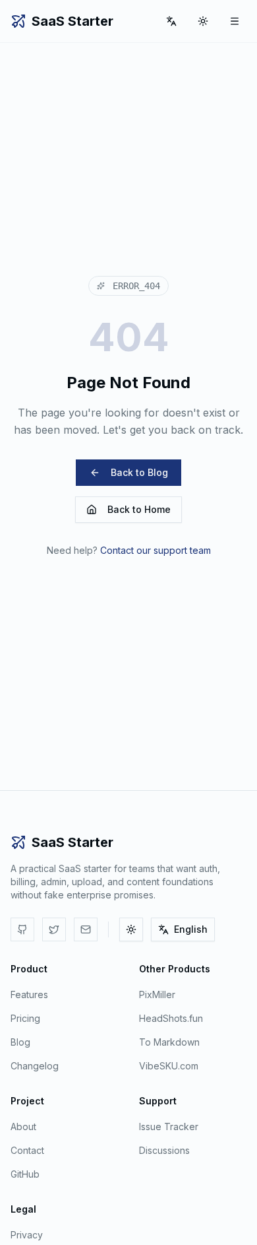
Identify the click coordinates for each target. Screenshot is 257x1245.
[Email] (86, 929)
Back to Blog (139, 472)
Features (29, 994)
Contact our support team (155, 550)
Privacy (27, 1234)
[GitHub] (22, 929)
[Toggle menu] (234, 21)
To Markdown (169, 1042)
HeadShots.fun (171, 1018)
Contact (27, 1150)
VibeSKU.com (168, 1065)
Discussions (164, 1150)
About (23, 1126)
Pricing (25, 1018)
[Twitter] (54, 929)
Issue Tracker (168, 1126)
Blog (20, 1042)
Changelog (35, 1065)
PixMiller (157, 994)
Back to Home (139, 509)
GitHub (25, 1174)
